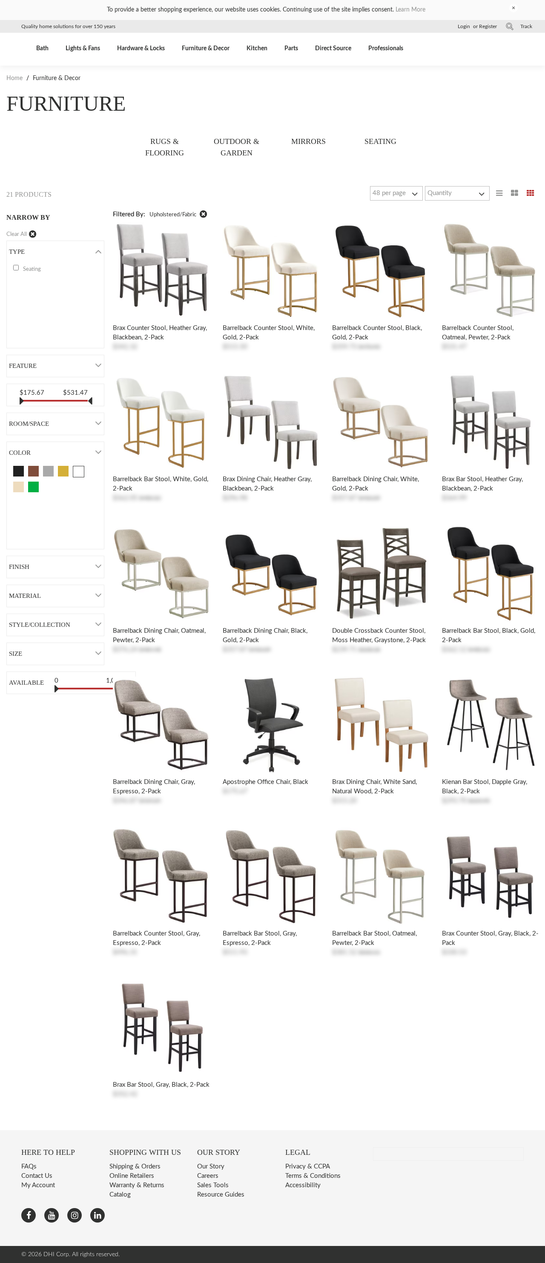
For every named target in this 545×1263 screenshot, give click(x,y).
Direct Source (333, 49)
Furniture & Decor (205, 49)
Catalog (120, 1194)
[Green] (33, 487)
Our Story (210, 1166)
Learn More (410, 10)
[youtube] (51, 1215)
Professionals (385, 49)
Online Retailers (131, 1176)
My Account (38, 1185)
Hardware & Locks (141, 49)
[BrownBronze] (33, 471)
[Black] (18, 471)
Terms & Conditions (313, 1176)
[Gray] (48, 471)
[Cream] (18, 487)
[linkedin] (97, 1215)
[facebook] (28, 1215)
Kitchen (257, 49)
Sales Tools (213, 1185)
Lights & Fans (83, 49)
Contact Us (36, 1176)
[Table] (514, 193)
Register (488, 26)
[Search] (509, 26)
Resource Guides (220, 1194)
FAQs (29, 1166)
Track (526, 26)
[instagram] (74, 1215)
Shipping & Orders (135, 1166)
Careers (207, 1176)
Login (464, 26)
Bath (42, 49)
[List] (499, 193)
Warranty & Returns (136, 1185)
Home (15, 78)
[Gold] (63, 471)
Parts (291, 49)
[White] (78, 471)
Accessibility (303, 1185)
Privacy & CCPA (307, 1166)
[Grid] (530, 193)
